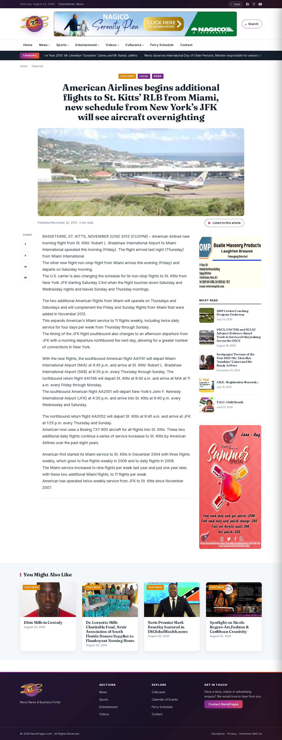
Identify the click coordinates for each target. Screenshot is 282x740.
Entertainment (86, 45)
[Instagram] (254, 4)
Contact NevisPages (223, 704)
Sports (61, 45)
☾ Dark (235, 4)
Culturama (133, 45)
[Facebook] (247, 4)
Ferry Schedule (162, 45)
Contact (186, 45)
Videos (111, 45)
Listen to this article (224, 223)
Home (28, 45)
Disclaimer (218, 733)
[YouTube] (260, 4)
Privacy (232, 733)
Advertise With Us (250, 733)
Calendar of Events (165, 699)
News (43, 45)
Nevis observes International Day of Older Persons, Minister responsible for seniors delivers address (193, 55)
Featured (37, 66)
